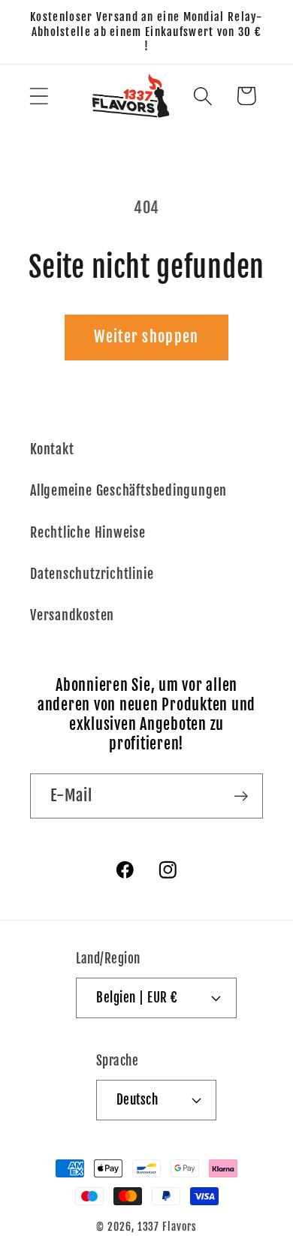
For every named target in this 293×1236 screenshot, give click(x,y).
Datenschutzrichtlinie (91, 574)
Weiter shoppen (146, 336)
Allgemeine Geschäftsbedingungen (128, 490)
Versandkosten (72, 615)
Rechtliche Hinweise (88, 532)
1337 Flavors (167, 1227)
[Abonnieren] (240, 796)
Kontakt (52, 449)
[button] (38, 95)
